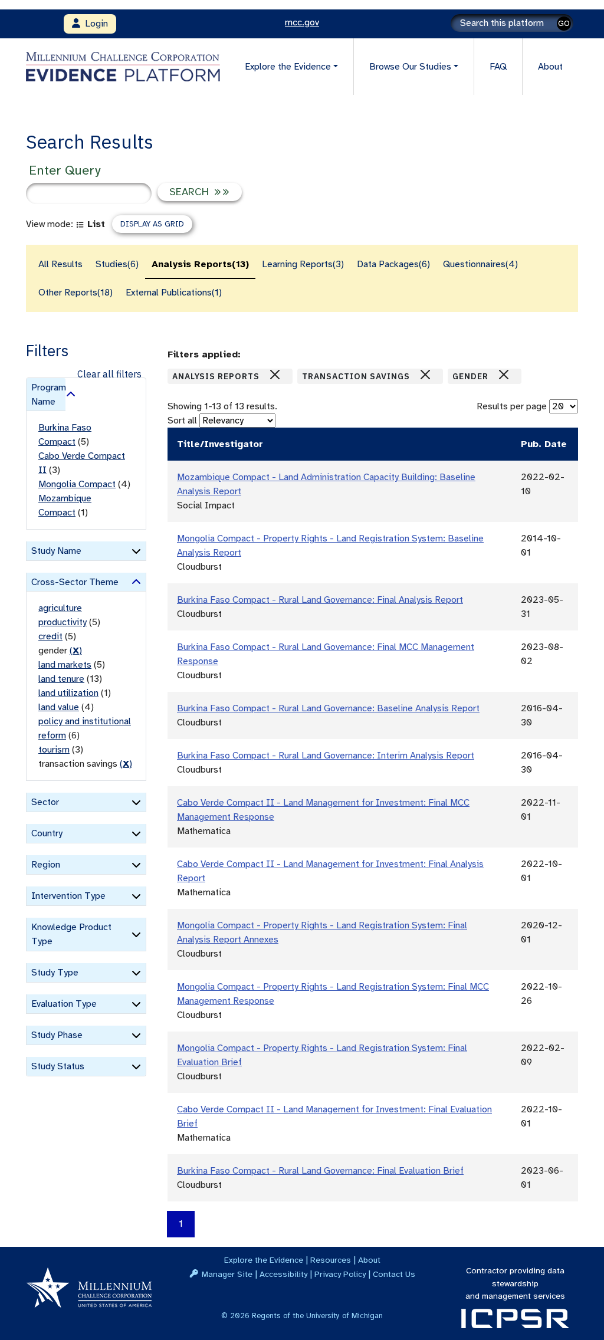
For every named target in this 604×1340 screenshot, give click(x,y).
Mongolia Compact (77, 484)
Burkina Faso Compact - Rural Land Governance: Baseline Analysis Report (328, 708)
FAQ (498, 67)
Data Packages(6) (393, 264)
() (76, 650)
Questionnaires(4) (480, 264)
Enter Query (64, 170)
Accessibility (283, 1274)
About (550, 67)
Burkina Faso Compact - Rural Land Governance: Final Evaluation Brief (320, 1171)
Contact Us (394, 1274)
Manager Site (227, 1274)
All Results (60, 264)
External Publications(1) (174, 292)
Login (94, 23)
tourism (54, 750)
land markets (64, 665)
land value (58, 707)
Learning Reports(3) (303, 264)
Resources (330, 1259)
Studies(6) (117, 264)
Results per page (512, 406)
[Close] (275, 374)
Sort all (182, 420)
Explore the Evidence (263, 1259)
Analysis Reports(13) (200, 264)
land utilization (68, 693)
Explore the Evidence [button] (288, 67)
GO (564, 23)
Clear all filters (109, 374)
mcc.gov (302, 22)
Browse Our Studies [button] (410, 67)
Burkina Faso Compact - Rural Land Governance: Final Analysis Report (320, 600)
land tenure (61, 679)
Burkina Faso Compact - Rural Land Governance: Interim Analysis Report (325, 755)
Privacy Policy (340, 1274)
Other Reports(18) (75, 292)
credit (50, 636)
